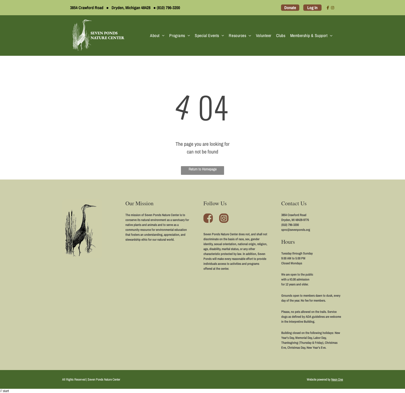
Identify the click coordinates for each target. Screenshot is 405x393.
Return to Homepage (203, 169)
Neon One (337, 379)
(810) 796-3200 (168, 8)
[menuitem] (157, 35)
